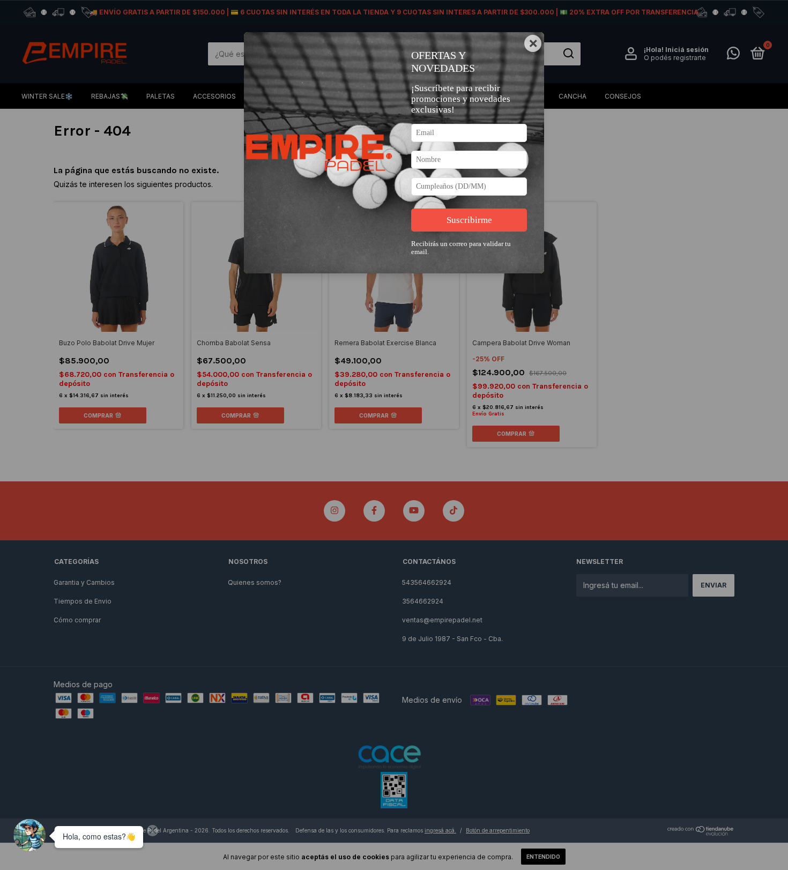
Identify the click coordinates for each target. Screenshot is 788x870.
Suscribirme (469, 220)
